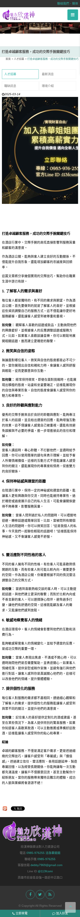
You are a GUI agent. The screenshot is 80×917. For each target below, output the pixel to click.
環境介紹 (48, 86)
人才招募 (10, 74)
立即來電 (21, 913)
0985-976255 (46, 859)
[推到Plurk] (5, 808)
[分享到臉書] (30, 894)
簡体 (75, 3)
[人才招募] (40, 25)
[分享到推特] (40, 894)
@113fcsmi (45, 871)
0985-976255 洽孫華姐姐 (43, 853)
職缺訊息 (10, 86)
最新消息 (48, 74)
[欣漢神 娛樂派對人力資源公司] (18, 14)
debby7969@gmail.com (47, 865)
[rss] (49, 894)
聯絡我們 (63, 3)
